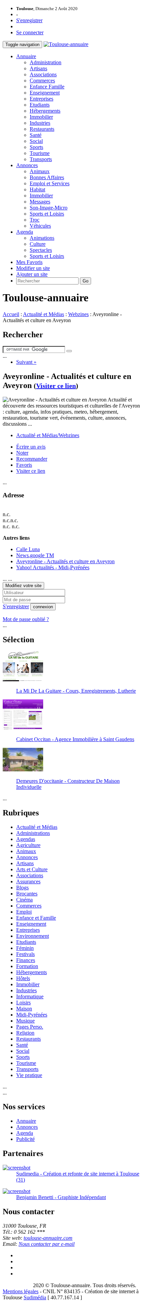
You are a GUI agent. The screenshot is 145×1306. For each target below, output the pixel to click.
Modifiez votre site (23, 585)
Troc (34, 220)
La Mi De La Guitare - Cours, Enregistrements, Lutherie (76, 691)
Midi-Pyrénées (31, 1014)
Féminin (25, 948)
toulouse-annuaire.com (48, 1238)
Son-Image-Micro (48, 207)
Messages (40, 201)
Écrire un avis (31, 447)
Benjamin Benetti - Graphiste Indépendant (61, 1197)
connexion (43, 606)
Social (36, 141)
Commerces (42, 80)
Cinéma (24, 899)
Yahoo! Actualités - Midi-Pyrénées (52, 567)
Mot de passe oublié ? (26, 619)
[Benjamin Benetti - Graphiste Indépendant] (16, 1191)
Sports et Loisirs (47, 214)
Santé (35, 135)
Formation (27, 966)
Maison (24, 1008)
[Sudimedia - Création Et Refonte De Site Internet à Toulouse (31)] (16, 1167)
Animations (42, 238)
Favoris (24, 465)
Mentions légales (20, 1291)
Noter (22, 453)
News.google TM (35, 555)
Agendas (25, 839)
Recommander (31, 459)
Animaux (40, 171)
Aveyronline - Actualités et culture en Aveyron (65, 561)
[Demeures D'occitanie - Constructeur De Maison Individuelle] (23, 769)
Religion (25, 1033)
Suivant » (26, 362)
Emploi (24, 912)
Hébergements (45, 111)
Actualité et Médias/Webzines (47, 435)
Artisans (38, 68)
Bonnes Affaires (47, 177)
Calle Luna (28, 549)
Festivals (25, 954)
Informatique (30, 996)
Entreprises (41, 99)
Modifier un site (33, 268)
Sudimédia (35, 1297)
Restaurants (42, 129)
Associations (43, 74)
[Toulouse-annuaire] (66, 44)
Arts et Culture (32, 869)
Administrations (33, 833)
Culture (38, 244)
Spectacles (41, 250)
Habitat (37, 189)
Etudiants (40, 105)
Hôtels (23, 978)
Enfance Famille (47, 86)
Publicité (25, 1139)
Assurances (28, 881)
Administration (45, 62)
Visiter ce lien (56, 385)
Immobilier (41, 117)
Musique (25, 1021)
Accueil (11, 314)
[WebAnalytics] (16, 1285)
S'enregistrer (29, 20)
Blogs (22, 887)
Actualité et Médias (43, 314)
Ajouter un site (32, 274)
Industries (40, 123)
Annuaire (26, 56)
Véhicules (40, 226)
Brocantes (26, 893)
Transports (41, 159)
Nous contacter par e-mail (47, 1244)
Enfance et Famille (36, 918)
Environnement (32, 936)
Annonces (27, 165)
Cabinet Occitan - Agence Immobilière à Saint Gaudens (75, 739)
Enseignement (45, 92)
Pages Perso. (29, 1027)
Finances (25, 960)
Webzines (78, 314)
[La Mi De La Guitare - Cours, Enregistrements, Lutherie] (23, 679)
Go (85, 280)
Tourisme (40, 153)
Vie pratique (29, 1075)
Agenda (24, 232)
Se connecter (30, 32)
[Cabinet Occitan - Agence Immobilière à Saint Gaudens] (23, 728)
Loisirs (23, 1002)
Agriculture (28, 845)
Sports (36, 147)
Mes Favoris (29, 262)
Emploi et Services (49, 183)
